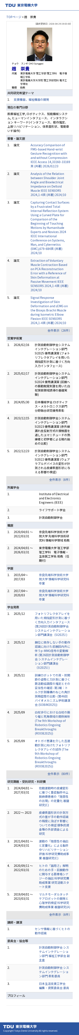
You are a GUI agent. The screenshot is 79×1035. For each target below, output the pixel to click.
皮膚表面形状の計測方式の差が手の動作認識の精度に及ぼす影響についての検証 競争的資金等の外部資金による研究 (54, 823)
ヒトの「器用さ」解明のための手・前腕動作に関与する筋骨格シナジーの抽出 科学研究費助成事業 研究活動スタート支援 (54, 876)
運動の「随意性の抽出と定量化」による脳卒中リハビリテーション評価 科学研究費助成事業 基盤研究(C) (54, 849)
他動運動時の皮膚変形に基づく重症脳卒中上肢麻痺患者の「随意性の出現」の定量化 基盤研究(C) (54, 796)
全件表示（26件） (60, 330)
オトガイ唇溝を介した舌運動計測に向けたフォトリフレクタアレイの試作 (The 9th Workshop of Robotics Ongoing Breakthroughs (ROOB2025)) (52, 753)
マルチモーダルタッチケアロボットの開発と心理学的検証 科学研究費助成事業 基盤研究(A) (54, 900)
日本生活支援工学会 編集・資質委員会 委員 (54, 985)
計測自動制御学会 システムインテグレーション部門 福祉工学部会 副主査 (54, 953)
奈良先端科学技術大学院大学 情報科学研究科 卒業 (54, 579)
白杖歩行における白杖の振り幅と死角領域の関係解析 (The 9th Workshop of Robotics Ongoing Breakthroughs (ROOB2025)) (52, 722)
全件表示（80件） (60, 774)
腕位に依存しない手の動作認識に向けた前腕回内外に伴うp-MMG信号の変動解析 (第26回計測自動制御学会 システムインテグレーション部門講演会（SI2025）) (52, 655)
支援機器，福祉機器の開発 (31, 99)
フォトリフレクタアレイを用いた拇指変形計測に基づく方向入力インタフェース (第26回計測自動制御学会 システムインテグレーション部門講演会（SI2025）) (52, 624)
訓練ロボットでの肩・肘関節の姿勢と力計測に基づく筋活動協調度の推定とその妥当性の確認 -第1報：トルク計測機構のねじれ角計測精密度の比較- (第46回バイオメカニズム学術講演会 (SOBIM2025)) (52, 690)
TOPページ (13, 17)
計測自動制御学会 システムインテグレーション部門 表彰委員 (54, 971)
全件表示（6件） (60, 479)
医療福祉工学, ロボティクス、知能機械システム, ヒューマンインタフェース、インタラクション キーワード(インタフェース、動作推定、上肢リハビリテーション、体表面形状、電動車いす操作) (38, 122)
